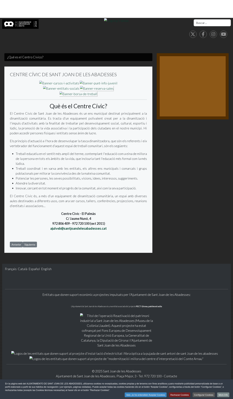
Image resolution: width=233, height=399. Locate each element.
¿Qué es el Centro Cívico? (183, 70)
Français (11, 269)
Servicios (129, 5)
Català (23, 269)
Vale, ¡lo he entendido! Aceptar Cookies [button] (145, 394)
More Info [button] (223, 394)
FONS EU (83, 12)
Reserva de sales (175, 102)
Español (34, 269)
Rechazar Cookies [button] (179, 394)
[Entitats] (61, 88)
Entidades (170, 94)
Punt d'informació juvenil (183, 86)
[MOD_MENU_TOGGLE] (62, 5)
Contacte (170, 376)
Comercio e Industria (190, 5)
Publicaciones (60, 12)
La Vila (55, 5)
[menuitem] (55, 5)
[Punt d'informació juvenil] (98, 83)
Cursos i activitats (177, 78)
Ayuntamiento (75, 5)
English (46, 269)
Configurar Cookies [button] (203, 394)
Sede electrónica (104, 5)
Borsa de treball (175, 109)
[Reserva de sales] (97, 88)
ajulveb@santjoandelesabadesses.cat (78, 228)
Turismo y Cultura (155, 5)
